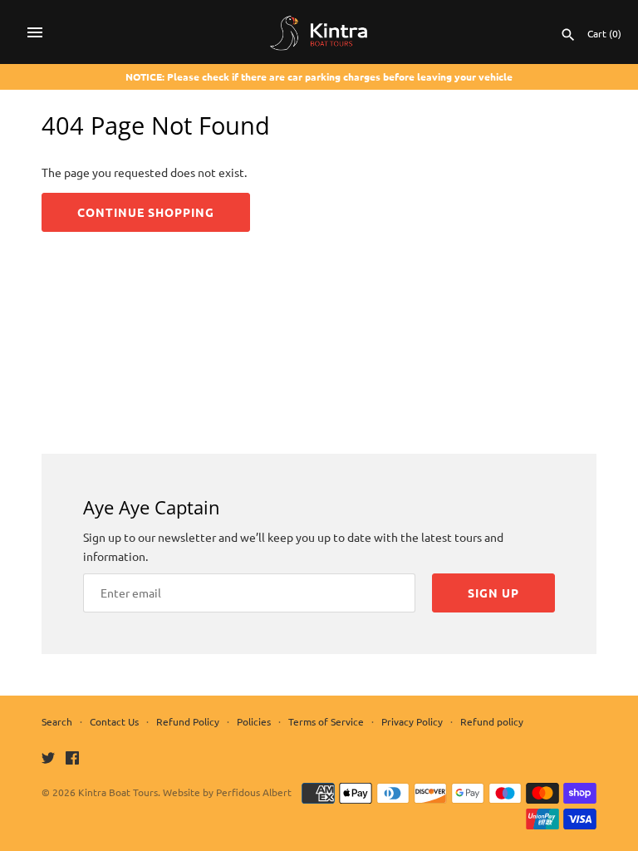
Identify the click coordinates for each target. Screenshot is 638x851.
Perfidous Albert (254, 792)
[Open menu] (35, 32)
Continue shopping (145, 211)
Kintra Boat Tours (118, 792)
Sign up (493, 592)
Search (57, 721)
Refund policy (491, 721)
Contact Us (114, 721)
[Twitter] (48, 758)
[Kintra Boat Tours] (319, 32)
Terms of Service (326, 721)
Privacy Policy (412, 721)
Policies (254, 721)
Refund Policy (187, 721)
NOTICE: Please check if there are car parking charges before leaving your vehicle (319, 76)
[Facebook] (72, 758)
